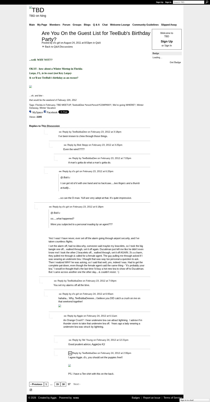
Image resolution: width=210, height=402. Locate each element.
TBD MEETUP (63, 105)
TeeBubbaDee (79, 132)
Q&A (98, 42)
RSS (31, 390)
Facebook (52, 112)
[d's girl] (34, 39)
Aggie (80, 315)
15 (57, 384)
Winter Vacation (48, 108)
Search (207, 2)
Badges (136, 397)
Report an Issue (151, 397)
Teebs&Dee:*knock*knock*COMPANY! (91, 105)
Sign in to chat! (187, 400)
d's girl (56, 42)
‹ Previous (36, 384)
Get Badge (175, 62)
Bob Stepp (82, 145)
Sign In (168, 2)
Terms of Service (173, 397)
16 (63, 384)
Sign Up (159, 2)
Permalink (60, 132)
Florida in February (45, 105)
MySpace (37, 112)
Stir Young (87, 340)
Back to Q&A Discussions (59, 46)
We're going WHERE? (124, 105)
